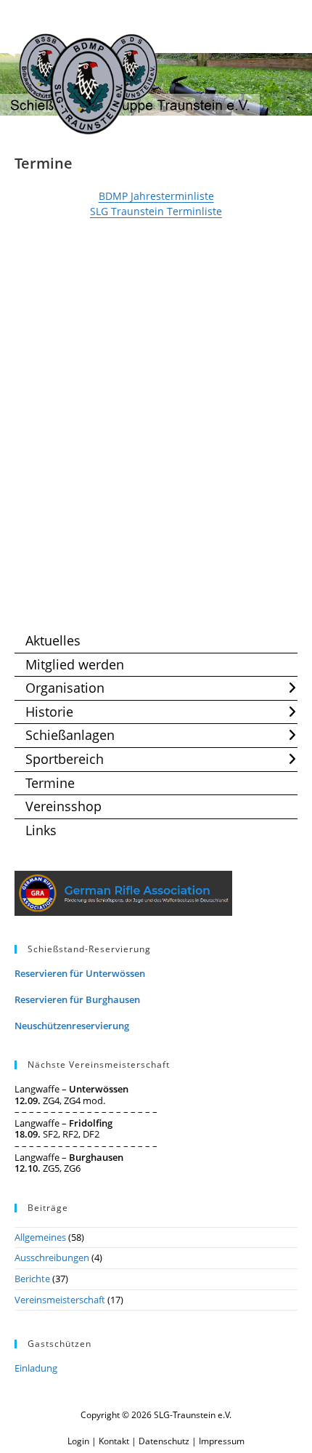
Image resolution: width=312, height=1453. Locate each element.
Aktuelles (53, 640)
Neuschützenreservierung (72, 1025)
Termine (50, 783)
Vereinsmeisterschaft (60, 1299)
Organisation (64, 687)
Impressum (222, 1441)
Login (78, 1441)
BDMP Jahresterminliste (156, 196)
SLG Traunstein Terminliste (156, 211)
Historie (49, 711)
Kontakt (114, 1441)
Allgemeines (40, 1237)
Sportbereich (64, 759)
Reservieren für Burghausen (77, 999)
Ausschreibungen (52, 1257)
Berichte (32, 1278)
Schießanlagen (70, 735)
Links (41, 830)
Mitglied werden (74, 664)
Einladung (36, 1367)
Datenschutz (164, 1441)
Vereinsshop (63, 806)
